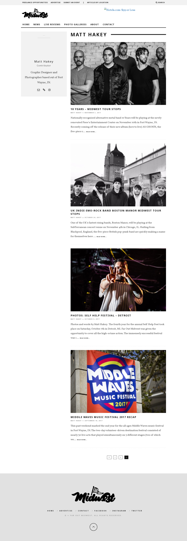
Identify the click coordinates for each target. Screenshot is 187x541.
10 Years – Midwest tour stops (96, 109)
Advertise (56, 2)
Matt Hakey (76, 113)
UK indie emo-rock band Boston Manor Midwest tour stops (116, 212)
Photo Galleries (75, 24)
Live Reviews (52, 24)
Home (26, 24)
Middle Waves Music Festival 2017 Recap (103, 417)
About (94, 24)
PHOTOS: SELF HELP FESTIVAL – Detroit (101, 315)
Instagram (119, 511)
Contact (108, 24)
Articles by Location (97, 2)
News (36, 24)
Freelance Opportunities (35, 2)
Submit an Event (72, 2)
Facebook (100, 511)
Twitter (137, 511)
